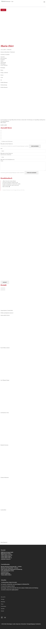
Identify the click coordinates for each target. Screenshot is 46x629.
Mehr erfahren (3, 122)
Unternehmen (3, 606)
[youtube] (5, 617)
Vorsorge (2, 599)
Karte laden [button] (4, 125)
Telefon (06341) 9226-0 (6, 556)
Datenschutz (23, 623)
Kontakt (5, 282)
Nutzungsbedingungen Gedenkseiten (34, 623)
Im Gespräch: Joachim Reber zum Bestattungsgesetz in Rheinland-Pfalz (15, 584)
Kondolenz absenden (31, 172)
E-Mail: (7, 312)
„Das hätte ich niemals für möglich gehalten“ (10, 589)
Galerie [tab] (2, 61)
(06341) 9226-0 (7, 315)
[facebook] (2, 617)
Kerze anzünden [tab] (4, 58)
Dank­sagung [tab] (3, 63)
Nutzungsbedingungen (20, 146)
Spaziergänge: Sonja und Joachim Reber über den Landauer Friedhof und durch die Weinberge (19, 587)
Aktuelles (2, 608)
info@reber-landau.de (5, 559)
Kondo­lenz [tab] (3, 59)
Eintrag (2, 160)
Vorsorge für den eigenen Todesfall (8, 586)
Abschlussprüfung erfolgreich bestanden (9, 582)
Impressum (18, 623)
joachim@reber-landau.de (8, 312)
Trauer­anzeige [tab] (3, 62)
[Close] (3, 289)
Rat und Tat (3, 596)
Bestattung (3, 601)
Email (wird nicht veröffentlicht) (6, 154)
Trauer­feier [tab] (3, 56)
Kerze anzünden (34, 146)
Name (1, 148)
